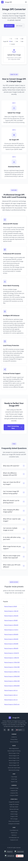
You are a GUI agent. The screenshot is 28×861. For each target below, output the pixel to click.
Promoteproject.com (14, 837)
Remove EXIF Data (14, 809)
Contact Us (14, 737)
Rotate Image (14, 811)
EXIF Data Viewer (14, 807)
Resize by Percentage (14, 770)
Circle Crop (14, 779)
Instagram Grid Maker (14, 823)
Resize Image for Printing (14, 751)
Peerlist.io (14, 835)
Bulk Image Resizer (14, 748)
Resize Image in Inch (14, 760)
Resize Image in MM (14, 758)
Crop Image (14, 776)
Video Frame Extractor (14, 821)
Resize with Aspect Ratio (14, 767)
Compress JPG (14, 790)
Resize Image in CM (14, 755)
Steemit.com (14, 832)
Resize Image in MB (14, 765)
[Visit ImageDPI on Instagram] (8, 729)
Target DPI (5, 41)
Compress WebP (14, 795)
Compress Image (14, 788)
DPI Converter (9, 25)
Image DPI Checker (14, 804)
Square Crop (14, 781)
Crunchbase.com (14, 830)
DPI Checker (19, 25)
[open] (26, 2)
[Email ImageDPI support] (12, 729)
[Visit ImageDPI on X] (4, 729)
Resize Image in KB (14, 763)
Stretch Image (14, 814)
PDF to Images (14, 819)
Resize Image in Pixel (14, 753)
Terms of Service (14, 741)
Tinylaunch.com (14, 840)
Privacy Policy (14, 739)
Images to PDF (14, 816)
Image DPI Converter (14, 802)
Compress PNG (14, 793)
